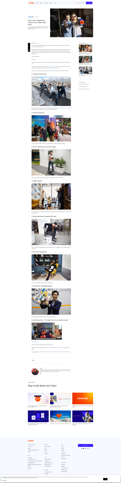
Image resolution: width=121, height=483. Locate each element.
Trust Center (30, 467)
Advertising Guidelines (48, 464)
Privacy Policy (30, 457)
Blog (45, 448)
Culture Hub (60, 347)
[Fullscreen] (60, 338)
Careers (62, 446)
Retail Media (63, 464)
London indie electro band (63, 108)
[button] (47, 331)
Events (46, 451)
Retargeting (63, 466)
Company (62, 448)
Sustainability (63, 453)
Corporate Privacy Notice (31, 459)
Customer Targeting (64, 471)
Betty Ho (41, 368)
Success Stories (30, 446)
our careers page (49, 347)
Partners (29, 451)
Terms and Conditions (48, 459)
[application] (47, 331)
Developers (46, 453)
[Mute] (59, 338)
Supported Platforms (48, 466)
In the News (63, 451)
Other (33, 360)
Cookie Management (31, 462)
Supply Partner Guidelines (48, 462)
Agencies (29, 448)
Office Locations (63, 458)
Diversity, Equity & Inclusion (65, 455)
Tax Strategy (46, 473)
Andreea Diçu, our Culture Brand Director (53, 66)
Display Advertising (64, 469)
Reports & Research (48, 446)
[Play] (32, 338)
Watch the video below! (35, 341)
